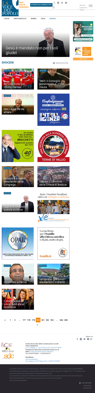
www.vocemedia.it (31, 359)
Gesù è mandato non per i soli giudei (32, 50)
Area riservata (87, 383)
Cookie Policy (87, 385)
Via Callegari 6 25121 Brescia (35, 361)
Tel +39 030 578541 (54, 348)
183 (52, 320)
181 (42, 320)
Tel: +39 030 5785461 (52, 361)
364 (61, 320)
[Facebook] (77, 340)
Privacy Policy (87, 388)
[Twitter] (84, 340)
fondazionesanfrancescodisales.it (42, 352)
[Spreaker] (81, 340)
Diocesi (53, 19)
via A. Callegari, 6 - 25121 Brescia (36, 348)
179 (33, 320)
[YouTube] (88, 340)
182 (47, 320)
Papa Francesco (20, 19)
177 (24, 320)
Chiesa (6, 19)
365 (66, 320)
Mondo (33, 19)
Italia (43, 19)
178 (28, 320)
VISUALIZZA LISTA (62, 63)
